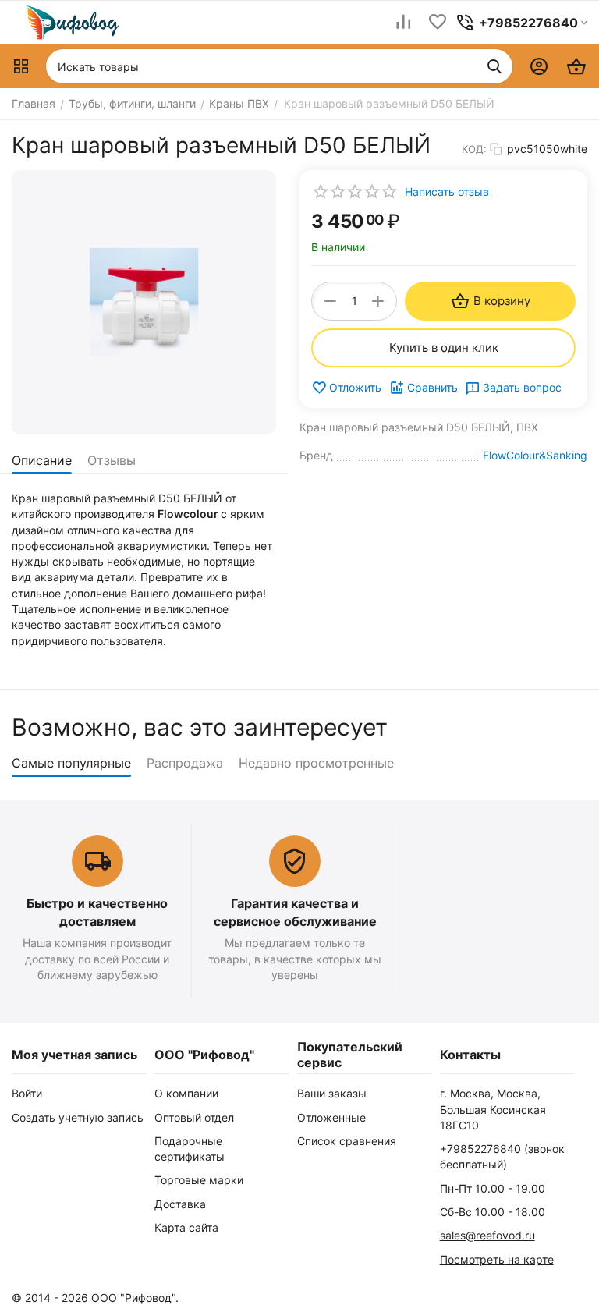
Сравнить (432, 387)
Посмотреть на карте (497, 1259)
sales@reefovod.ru (487, 1235)
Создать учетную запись (78, 1117)
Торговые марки (198, 1179)
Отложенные (331, 1117)
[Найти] (494, 66)
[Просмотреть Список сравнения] (403, 23)
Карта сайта (186, 1227)
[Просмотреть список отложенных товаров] (437, 23)
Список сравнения (346, 1140)
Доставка (180, 1204)
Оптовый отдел (194, 1117)
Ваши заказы (332, 1093)
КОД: (474, 149)
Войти (27, 1093)
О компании (186, 1093)
